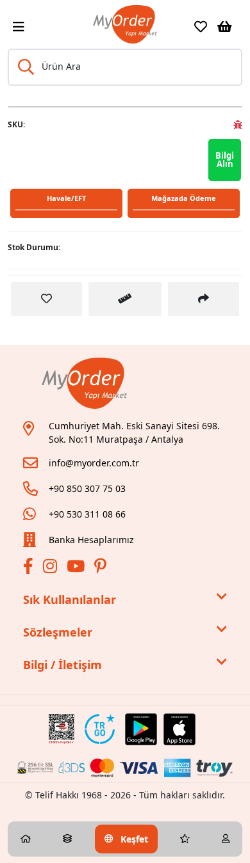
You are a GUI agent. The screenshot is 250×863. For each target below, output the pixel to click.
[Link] (125, 24)
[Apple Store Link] (179, 729)
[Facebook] (30, 568)
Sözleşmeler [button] (57, 632)
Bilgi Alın (224, 160)
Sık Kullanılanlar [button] (69, 599)
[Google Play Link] (141, 729)
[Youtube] (77, 568)
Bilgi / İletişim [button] (62, 664)
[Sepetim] (224, 26)
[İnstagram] (51, 568)
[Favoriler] (200, 26)
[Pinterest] (102, 568)
